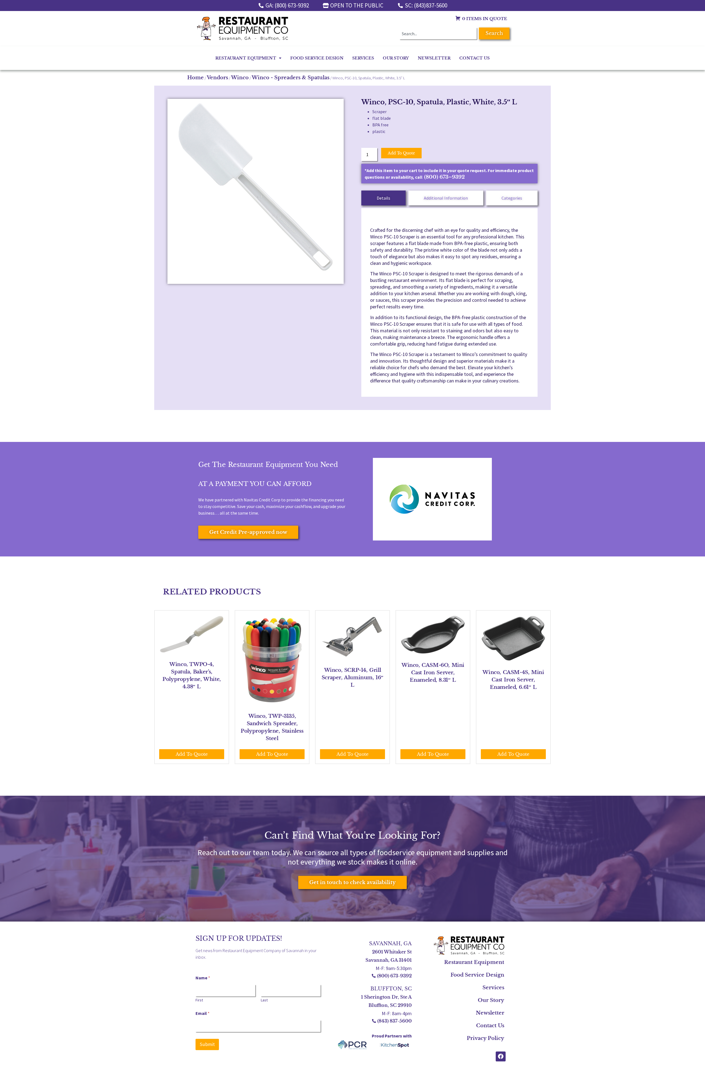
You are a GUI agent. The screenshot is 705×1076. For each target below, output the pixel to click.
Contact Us (474, 58)
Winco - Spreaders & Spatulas (290, 78)
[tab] (383, 198)
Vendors (217, 78)
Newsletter (434, 58)
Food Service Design (316, 58)
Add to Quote (401, 153)
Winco (240, 78)
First (199, 1000)
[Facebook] (501, 1056)
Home (195, 78)
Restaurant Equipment (245, 58)
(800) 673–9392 (444, 177)
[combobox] (438, 33)
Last (264, 1000)
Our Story (396, 58)
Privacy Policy (485, 1038)
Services (363, 58)
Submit (207, 1044)
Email (203, 1013)
